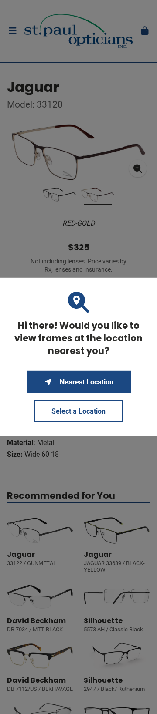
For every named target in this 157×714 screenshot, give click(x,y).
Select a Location (78, 411)
